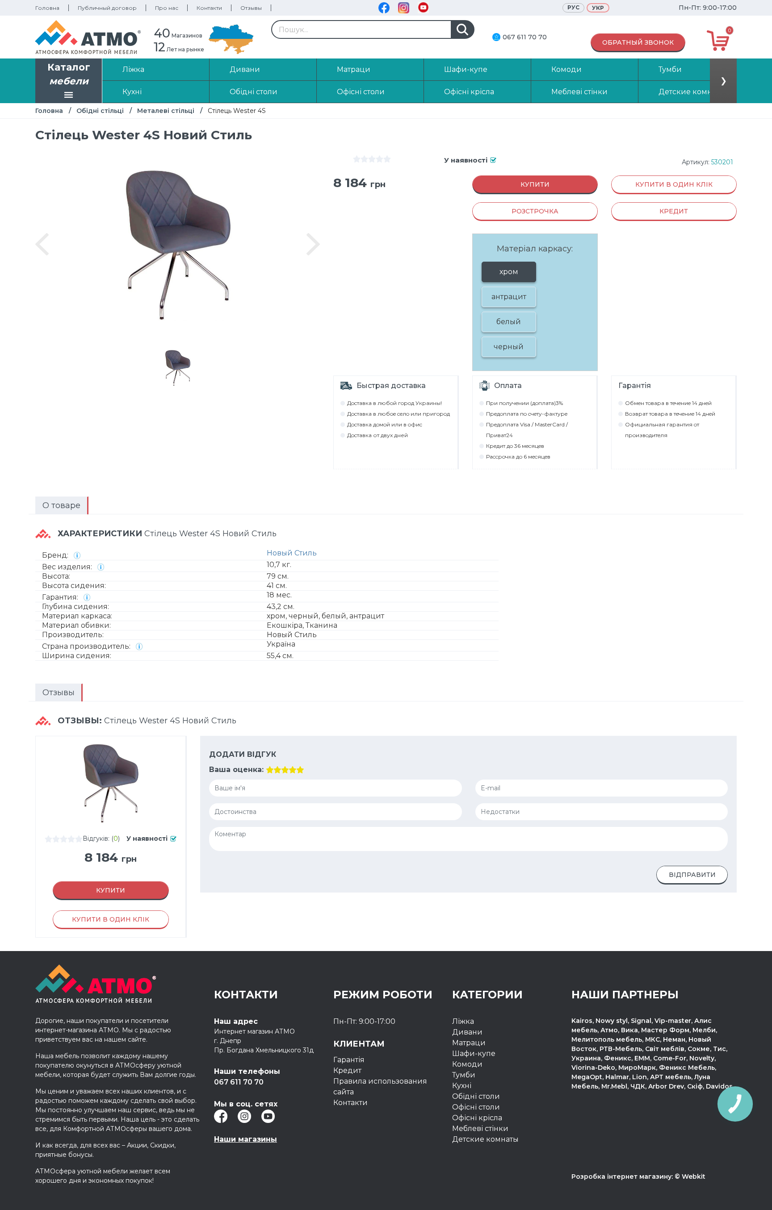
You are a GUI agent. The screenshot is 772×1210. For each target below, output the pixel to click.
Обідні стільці (100, 111)
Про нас (166, 7)
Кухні (461, 1085)
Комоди (467, 1064)
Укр (598, 7)
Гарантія (349, 1060)
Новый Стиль (292, 553)
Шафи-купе (473, 1053)
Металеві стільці (165, 111)
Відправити (692, 875)
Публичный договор (107, 7)
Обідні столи (476, 1096)
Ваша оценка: (236, 769)
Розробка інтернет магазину (621, 1176)
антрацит (508, 296)
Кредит (347, 1070)
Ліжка (463, 1021)
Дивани (467, 1032)
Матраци (469, 1043)
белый (508, 321)
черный (509, 346)
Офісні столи (476, 1107)
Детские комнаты (485, 1139)
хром (508, 271)
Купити (535, 184)
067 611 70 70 (525, 37)
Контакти (209, 7)
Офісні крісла (477, 1118)
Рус (573, 7)
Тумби (463, 1075)
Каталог (68, 74)
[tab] (61, 505)
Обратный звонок (638, 42)
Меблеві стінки (480, 1128)
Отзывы (251, 7)
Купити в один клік (674, 184)
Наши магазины (245, 1139)
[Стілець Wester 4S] (178, 367)
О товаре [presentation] (61, 505)
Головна (47, 7)
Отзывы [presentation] (58, 692)
